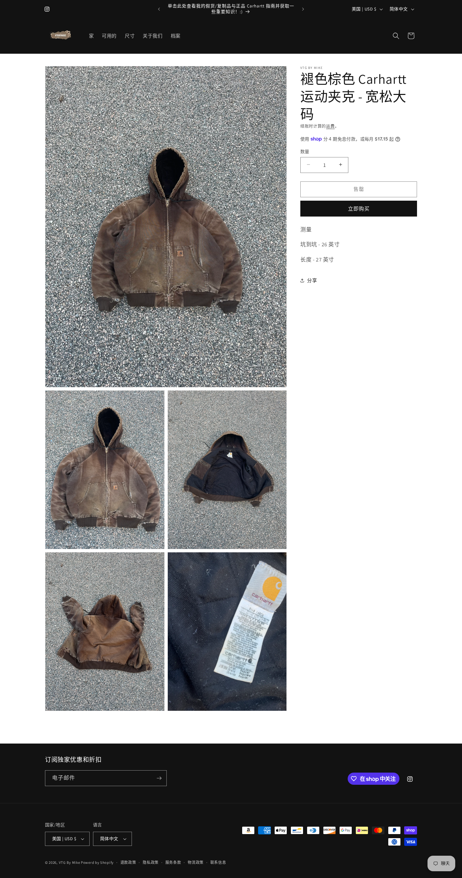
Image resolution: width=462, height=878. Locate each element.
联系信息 (218, 862)
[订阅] (159, 778)
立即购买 (359, 208)
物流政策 (196, 862)
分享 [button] (312, 280)
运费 (330, 126)
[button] (396, 35)
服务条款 (173, 862)
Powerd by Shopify (97, 862)
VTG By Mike (69, 862)
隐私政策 (151, 862)
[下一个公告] (303, 9)
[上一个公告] (159, 9)
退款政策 (128, 862)
